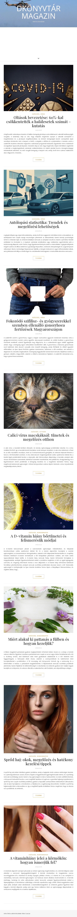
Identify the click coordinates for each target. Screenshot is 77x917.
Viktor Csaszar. (26, 913)
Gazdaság (36, 219)
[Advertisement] (38, 41)
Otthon (43, 432)
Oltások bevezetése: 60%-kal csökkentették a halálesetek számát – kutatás (38, 121)
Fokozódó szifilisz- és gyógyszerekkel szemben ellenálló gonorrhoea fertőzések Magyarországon (38, 325)
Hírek (43, 114)
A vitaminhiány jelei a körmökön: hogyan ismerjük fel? (38, 860)
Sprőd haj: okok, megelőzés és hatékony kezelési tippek (38, 761)
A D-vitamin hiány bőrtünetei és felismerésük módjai (38, 538)
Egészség (35, 114)
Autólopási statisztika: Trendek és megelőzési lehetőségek (38, 224)
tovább (38, 160)
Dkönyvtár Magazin (38, 12)
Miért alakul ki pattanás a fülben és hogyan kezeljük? (38, 641)
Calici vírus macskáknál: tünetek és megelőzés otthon (38, 437)
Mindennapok (42, 532)
